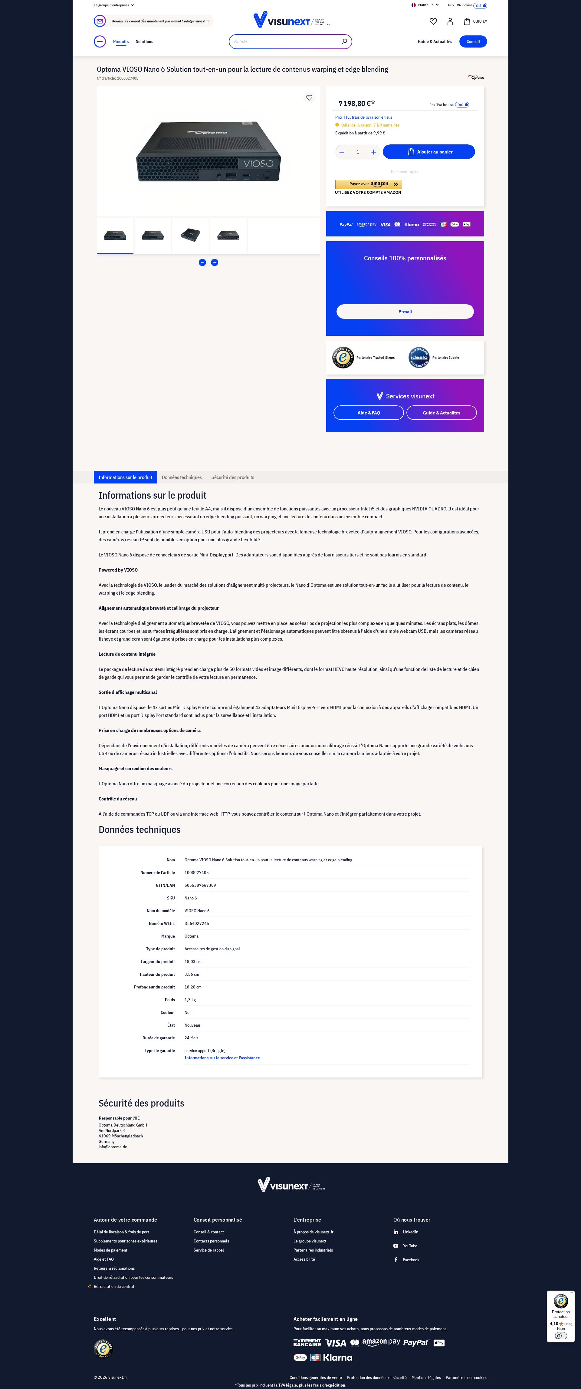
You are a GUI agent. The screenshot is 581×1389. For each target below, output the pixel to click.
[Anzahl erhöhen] (374, 152)
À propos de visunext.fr (313, 1232)
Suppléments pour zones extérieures (125, 1241)
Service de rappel (209, 1250)
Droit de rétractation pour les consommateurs (133, 1277)
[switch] (561, 1335)
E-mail (405, 311)
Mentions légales (426, 1377)
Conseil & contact (209, 1232)
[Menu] (100, 41)
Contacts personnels (211, 1241)
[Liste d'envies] (433, 21)
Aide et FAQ (104, 1259)
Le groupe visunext (310, 1241)
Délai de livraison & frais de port (121, 1232)
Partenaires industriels (313, 1250)
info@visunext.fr (196, 21)
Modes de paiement (110, 1250)
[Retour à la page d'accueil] (290, 21)
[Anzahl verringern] (341, 152)
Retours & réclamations (114, 1268)
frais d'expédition (329, 1385)
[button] (368, 187)
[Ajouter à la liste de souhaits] (309, 97)
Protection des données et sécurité (377, 1377)
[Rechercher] (344, 41)
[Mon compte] (450, 21)
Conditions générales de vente (316, 1377)
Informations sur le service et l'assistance (222, 1058)
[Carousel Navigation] (208, 262)
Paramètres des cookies (466, 1377)
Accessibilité (304, 1259)
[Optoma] (476, 77)
